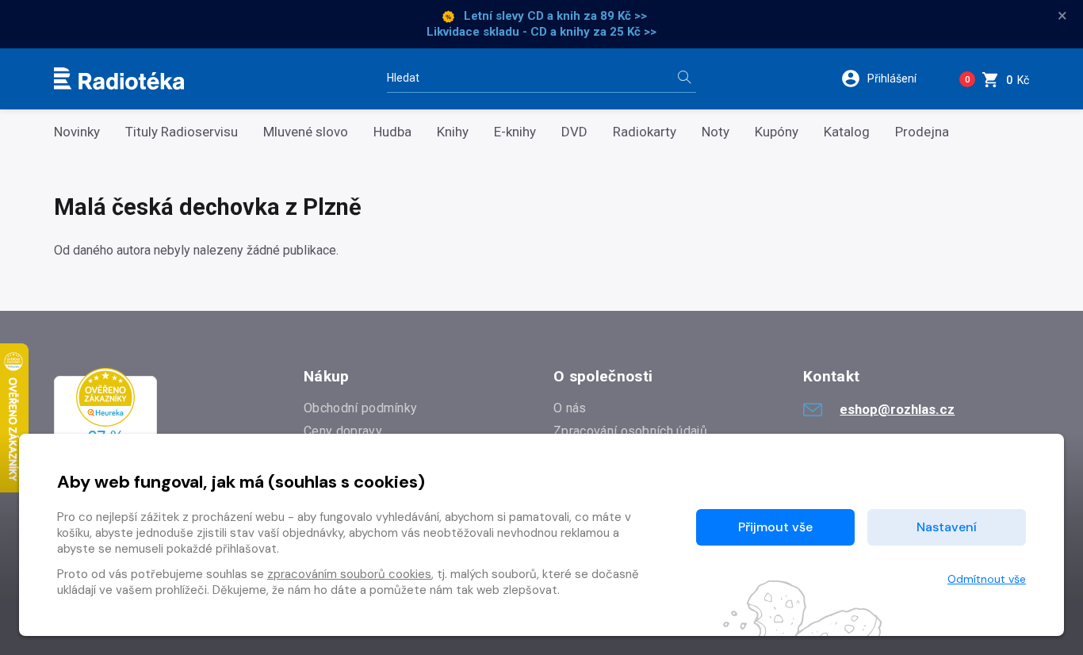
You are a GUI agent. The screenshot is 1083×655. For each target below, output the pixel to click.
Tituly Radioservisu (181, 132)
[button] (889, 78)
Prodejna (922, 132)
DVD (574, 132)
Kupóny (776, 132)
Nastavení (947, 527)
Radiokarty (644, 132)
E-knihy (515, 132)
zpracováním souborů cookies (349, 574)
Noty (715, 132)
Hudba (392, 132)
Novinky (77, 132)
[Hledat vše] (684, 79)
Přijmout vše (775, 527)
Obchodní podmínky (360, 408)
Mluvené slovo (305, 132)
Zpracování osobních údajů (630, 431)
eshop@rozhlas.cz (897, 409)
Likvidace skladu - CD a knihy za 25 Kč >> (541, 32)
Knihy (453, 132)
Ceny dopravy (343, 431)
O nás (570, 408)
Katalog (847, 132)
